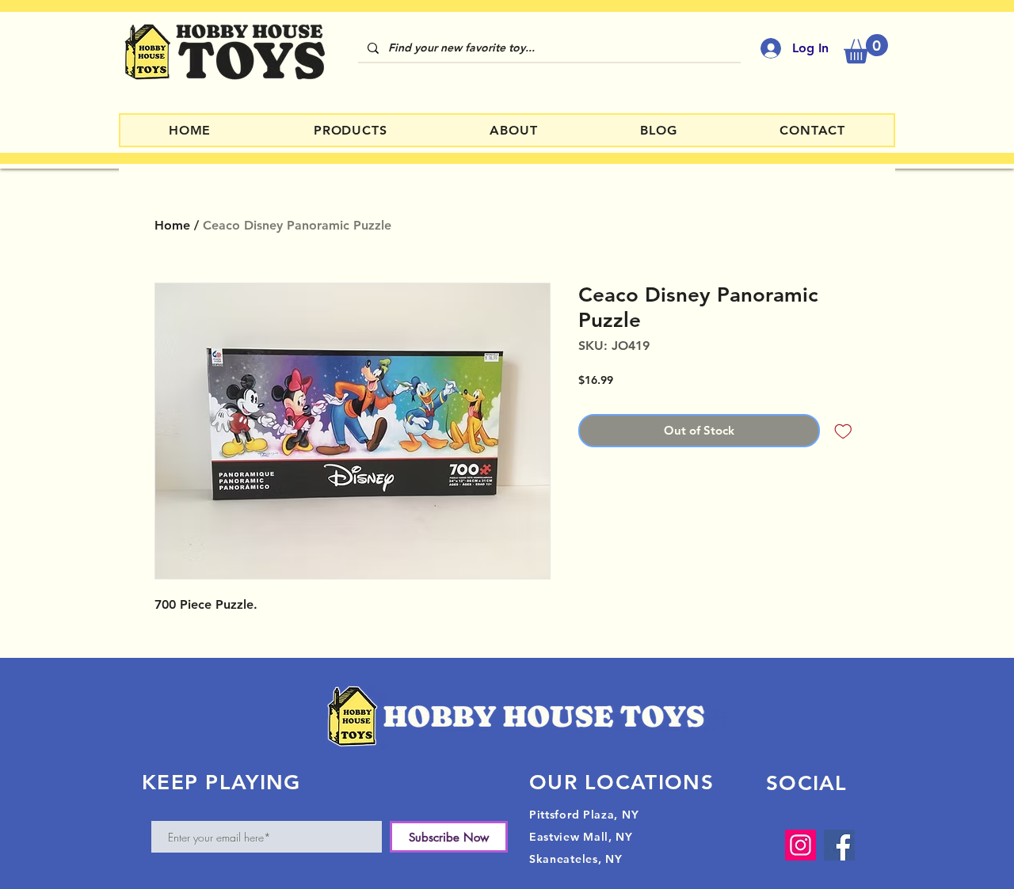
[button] (866, 48)
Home (172, 225)
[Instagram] (800, 845)
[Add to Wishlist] (843, 431)
